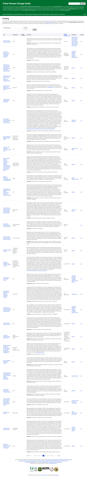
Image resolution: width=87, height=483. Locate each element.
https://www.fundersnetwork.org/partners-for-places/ (37, 270)
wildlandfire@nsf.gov (40, 352)
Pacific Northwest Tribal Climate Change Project (30, 6)
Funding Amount (67, 35)
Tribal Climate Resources (19, 14)
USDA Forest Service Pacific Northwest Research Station (49, 460)
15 (41, 455)
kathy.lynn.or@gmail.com (49, 22)
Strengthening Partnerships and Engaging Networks (7, 225)
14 (39, 455)
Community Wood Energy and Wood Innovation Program (7, 238)
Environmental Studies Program (60, 459)
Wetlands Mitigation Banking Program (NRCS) (7, 138)
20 (52, 455)
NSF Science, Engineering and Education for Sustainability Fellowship (6, 54)
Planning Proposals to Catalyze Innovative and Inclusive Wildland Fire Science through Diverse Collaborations (6, 349)
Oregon (73, 177)
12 (35, 455)
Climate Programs (28, 14)
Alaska (76, 57)
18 (48, 455)
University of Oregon (50, 459)
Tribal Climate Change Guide (17, 3)
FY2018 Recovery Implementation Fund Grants (6, 100)
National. (73, 137)
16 (43, 455)
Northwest (74, 51)
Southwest (74, 52)
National (73, 57)
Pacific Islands (74, 402)
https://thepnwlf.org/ (72, 8)
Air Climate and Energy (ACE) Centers (6, 279)
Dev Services (56, 475)
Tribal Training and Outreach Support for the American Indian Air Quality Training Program (6, 210)
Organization (15, 34)
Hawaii (74, 401)
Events (63, 14)
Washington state (75, 375)
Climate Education (45, 14)
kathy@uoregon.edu (53, 463)
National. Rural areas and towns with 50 (75, 38)
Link (81, 41)
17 (46, 455)
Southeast (73, 56)
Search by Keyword (7, 27)
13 (37, 455)
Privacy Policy (45, 475)
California (73, 390)
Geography (26, 27)
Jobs (60, 14)
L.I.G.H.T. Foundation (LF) (57, 6)
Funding (4, 14)
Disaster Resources (54, 14)
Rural (76, 294)
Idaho (78, 179)
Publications (35, 14)
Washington (74, 179)
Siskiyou (73, 430)
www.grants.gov (51, 87)
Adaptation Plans (10, 14)
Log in (85, 14)
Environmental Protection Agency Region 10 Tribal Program (50, 462)
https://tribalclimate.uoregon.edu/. (29, 10)
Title (4, 34)
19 (50, 455)
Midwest (73, 53)
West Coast (74, 414)
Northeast (73, 54)
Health (40, 14)
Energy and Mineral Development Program (7, 362)
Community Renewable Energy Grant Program (6, 336)
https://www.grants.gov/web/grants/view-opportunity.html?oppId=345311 (41, 128)
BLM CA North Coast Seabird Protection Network (7, 390)
